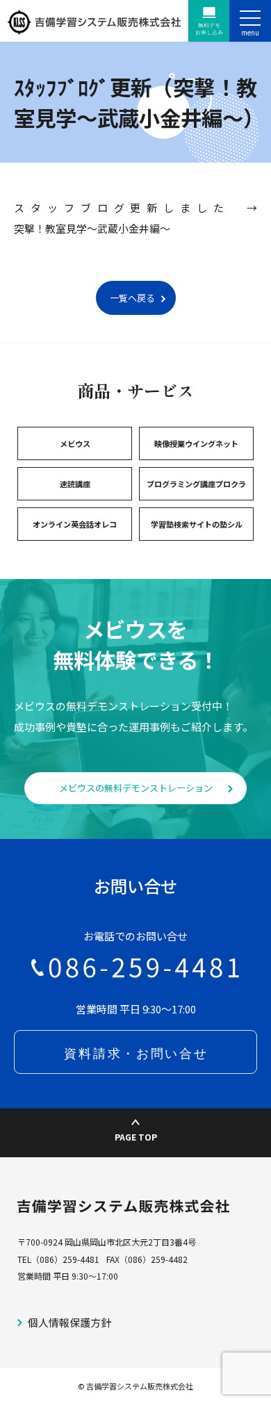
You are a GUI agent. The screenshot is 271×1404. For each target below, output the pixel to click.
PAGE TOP (136, 1137)
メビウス (75, 443)
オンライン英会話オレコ (75, 524)
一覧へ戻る (132, 297)
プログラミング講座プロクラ (196, 483)
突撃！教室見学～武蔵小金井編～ (92, 228)
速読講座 (75, 483)
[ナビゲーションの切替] (250, 21)
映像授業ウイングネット (196, 443)
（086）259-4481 (65, 1259)
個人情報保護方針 (69, 1322)
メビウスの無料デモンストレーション (136, 787)
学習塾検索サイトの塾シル (197, 524)
